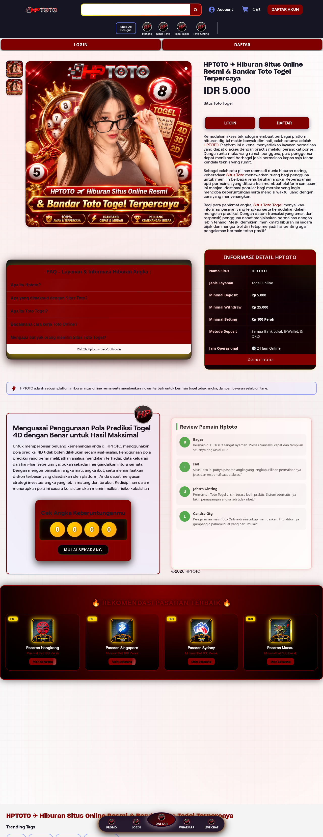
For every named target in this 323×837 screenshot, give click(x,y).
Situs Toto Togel (267, 205)
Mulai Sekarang (83, 550)
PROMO (111, 827)
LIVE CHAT (211, 827)
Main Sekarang (43, 661)
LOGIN (81, 44)
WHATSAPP (186, 827)
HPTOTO (211, 145)
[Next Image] (187, 145)
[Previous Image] (29, 145)
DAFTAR (242, 44)
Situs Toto (235, 175)
